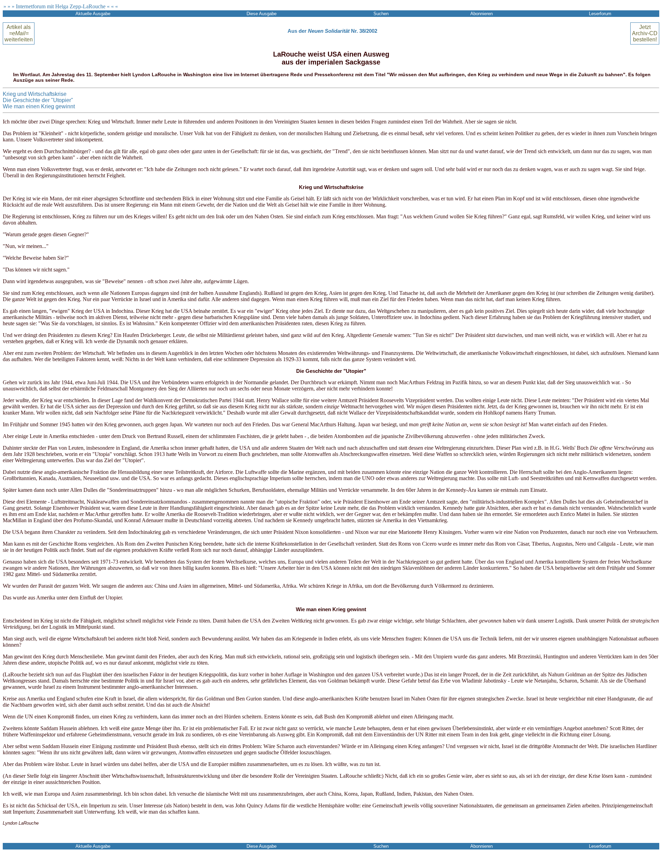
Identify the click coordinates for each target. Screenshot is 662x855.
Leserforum (600, 13)
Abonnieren (481, 13)
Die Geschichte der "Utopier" (38, 100)
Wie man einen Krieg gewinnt (39, 106)
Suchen (381, 13)
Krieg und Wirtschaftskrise (35, 94)
